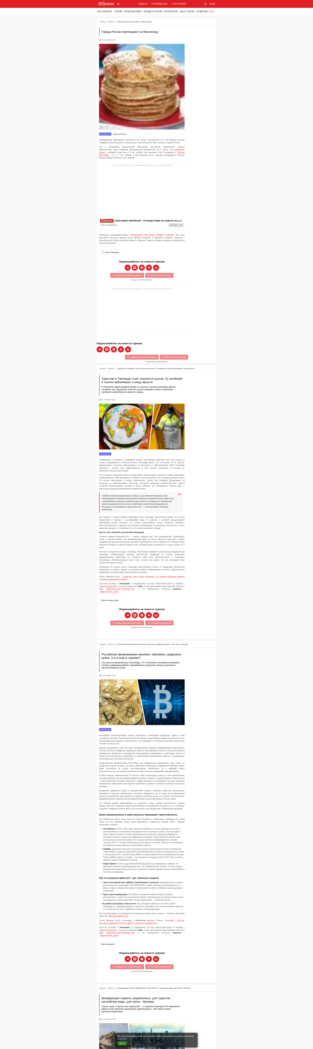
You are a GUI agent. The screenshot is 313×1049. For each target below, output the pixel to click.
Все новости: (105, 11)
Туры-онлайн (178, 4)
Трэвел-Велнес (204, 11)
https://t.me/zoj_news (109, 592)
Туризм (118, 11)
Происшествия (132, 11)
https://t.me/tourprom (108, 586)
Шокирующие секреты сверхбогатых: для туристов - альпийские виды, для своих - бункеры (153, 988)
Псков (165, 150)
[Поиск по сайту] (205, 4)
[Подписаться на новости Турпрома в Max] (135, 268)
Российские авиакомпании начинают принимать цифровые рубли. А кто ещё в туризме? (152, 644)
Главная (102, 22)
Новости (143, 4)
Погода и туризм (152, 11)
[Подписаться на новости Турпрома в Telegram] (128, 268)
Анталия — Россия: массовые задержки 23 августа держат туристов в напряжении (142, 921)
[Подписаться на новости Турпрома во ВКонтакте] (142, 268)
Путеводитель (159, 4)
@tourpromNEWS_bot (118, 916)
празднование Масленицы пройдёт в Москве (152, 235)
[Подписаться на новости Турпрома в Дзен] (149, 268)
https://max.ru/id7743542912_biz (120, 589)
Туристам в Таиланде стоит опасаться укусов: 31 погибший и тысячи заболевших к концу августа (156, 369)
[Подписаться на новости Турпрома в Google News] (156, 268)
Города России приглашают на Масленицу (134, 22)
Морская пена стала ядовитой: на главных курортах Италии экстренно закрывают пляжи (142, 578)
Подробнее (122, 1039)
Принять (122, 1043)
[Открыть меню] (118, 4)
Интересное (171, 11)
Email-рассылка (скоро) (161, 275)
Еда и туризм (187, 11)
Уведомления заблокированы (129, 275)
